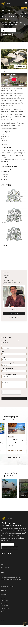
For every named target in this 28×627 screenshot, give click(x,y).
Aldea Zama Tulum (4, 594)
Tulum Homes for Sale (4, 603)
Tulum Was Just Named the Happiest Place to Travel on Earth (10, 577)
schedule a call (14, 317)
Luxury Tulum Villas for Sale (5, 610)
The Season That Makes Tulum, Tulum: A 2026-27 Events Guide (11, 579)
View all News (3, 580)
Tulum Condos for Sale (4, 602)
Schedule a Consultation (5, 567)
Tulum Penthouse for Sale (5, 608)
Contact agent (6, 34)
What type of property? (7, 363)
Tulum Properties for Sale (5, 600)
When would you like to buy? (8, 374)
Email (2, 351)
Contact (2, 564)
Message (3, 380)
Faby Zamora (3, 569)
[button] (26, 3)
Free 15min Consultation (9, 547)
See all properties (7, 544)
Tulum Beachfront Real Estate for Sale (7, 606)
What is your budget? (7, 368)
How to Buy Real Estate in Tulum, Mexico (7, 586)
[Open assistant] (25, 624)
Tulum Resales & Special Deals (6, 611)
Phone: (3, 357)
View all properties (14, 457)
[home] (6, 3)
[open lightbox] (14, 59)
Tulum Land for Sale (4, 605)
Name (3, 346)
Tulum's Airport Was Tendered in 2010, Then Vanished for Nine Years (11, 575)
